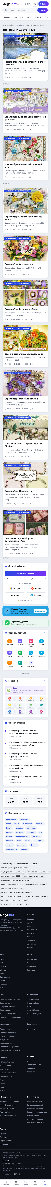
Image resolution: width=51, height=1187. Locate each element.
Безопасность (6, 1003)
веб (40, 832)
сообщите (6, 1161)
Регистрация (12, 579)
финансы (39, 824)
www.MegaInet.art (9, 25)
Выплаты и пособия (8, 1073)
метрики (9, 845)
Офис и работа (6, 1010)
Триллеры (31, 940)
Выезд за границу (7, 1036)
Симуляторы (5, 977)
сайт (19, 841)
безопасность (11, 849)
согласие (19, 832)
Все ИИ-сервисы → (8, 1115)
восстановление (12, 824)
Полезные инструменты (10, 1050)
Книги (38, 17)
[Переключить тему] (35, 4)
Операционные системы (10, 999)
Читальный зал (24, 36)
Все (45, 633)
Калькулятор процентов (37, 1112)
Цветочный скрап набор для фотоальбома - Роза (19, 539)
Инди (2, 973)
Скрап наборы (23, 91)
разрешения (22, 845)
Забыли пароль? (40, 579)
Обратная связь (6, 1141)
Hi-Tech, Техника (7, 1062)
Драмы (30, 923)
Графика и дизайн (7, 1007)
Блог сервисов (33, 1024)
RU (28, 4)
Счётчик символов (35, 1119)
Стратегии (4, 966)
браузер (24, 849)
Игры (29, 17)
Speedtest (31, 1068)
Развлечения (11, 91)
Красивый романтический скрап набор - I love (25, 165)
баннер (9, 832)
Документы (4, 1040)
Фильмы (19, 17)
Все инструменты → (35, 1123)
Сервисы (31, 1029)
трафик (27, 841)
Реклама (3, 1137)
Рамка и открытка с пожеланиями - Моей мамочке (25, 63)
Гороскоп (31, 1072)
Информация (11, 36)
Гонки (2, 981)
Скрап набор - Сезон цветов (19, 264)
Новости (3, 1057)
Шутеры (3, 970)
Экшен (2, 959)
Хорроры (3, 984)
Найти (42, 10)
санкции (19, 828)
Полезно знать (6, 1029)
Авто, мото (4, 1069)
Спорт (2, 1083)
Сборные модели (34, 1014)
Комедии (30, 926)
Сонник (30, 1061)
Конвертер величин (35, 1108)
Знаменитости (6, 1076)
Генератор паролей (35, 1105)
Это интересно (33, 999)
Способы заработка (8, 1033)
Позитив (30, 1007)
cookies (9, 836)
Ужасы (30, 937)
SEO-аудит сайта (7, 1108)
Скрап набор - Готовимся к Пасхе (21, 309)
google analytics (22, 836)
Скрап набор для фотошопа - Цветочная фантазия (25, 118)
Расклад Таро (5, 1112)
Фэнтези (30, 933)
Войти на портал (27, 573)
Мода (2, 1080)
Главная (7, 17)
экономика (31, 828)
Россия (9, 828)
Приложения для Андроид (10, 1017)
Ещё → (30, 947)
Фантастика (32, 930)
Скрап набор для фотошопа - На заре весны (23, 218)
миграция (36, 836)
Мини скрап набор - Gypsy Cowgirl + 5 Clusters (23, 445)
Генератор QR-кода (35, 1101)
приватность (11, 819)
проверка (31, 832)
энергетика (27, 824)
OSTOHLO (18, 1174)
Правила (3, 1133)
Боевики (30, 919)
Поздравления (39, 36)
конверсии (39, 841)
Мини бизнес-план (7, 1105)
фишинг (34, 845)
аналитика (24, 819)
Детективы (31, 944)
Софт (2, 994)
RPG (1, 963)
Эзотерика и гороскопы (9, 1047)
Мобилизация (5, 1066)
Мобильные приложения (10, 1014)
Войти (44, 4)
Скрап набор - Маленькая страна (21, 398)
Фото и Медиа (33, 1010)
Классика (31, 970)
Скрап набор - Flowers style (18, 491)
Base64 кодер (33, 1115)
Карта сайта (5, 1144)
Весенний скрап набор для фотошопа (24, 353)
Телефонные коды (34, 1065)
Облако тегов (24, 25)
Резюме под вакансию (9, 1101)
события (9, 841)
